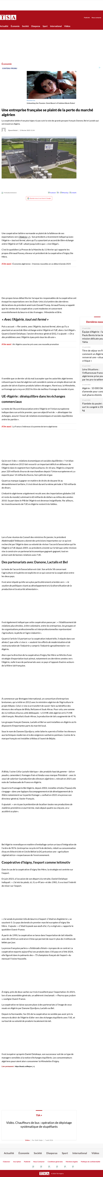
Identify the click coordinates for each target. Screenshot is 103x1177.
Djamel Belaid (13, 130)
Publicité (87, 17)
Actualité (4, 26)
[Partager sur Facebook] (52, 193)
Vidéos (67, 26)
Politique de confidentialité (90, 1162)
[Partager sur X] (58, 193)
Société (25, 26)
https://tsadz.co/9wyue (23, 1066)
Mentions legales (72, 1162)
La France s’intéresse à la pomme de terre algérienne (35, 426)
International (56, 26)
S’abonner (6, 1162)
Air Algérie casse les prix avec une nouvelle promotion (35, 344)
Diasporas (35, 26)
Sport (45, 26)
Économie (15, 26)
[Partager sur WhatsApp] (64, 193)
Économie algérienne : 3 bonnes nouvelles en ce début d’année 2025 (41, 264)
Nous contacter (96, 17)
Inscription (17, 1162)
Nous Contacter (39, 1162)
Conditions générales (55, 1162)
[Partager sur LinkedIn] (73, 193)
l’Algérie (23, 236)
